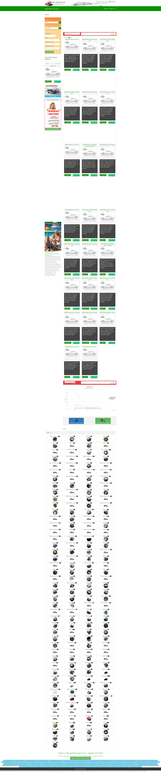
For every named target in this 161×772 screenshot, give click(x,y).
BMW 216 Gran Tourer (71, 463)
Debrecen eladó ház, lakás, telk (31, 760)
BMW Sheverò (88, 716)
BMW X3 (72, 722)
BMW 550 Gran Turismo (55, 562)
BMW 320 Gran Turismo (72, 489)
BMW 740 (105, 589)
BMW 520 (55, 542)
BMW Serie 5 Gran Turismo (106, 696)
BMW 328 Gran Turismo (105, 496)
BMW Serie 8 (106, 702)
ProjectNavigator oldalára (50, 275)
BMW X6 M (89, 729)
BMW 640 (105, 569)
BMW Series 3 (88, 709)
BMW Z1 (55, 736)
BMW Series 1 (54, 709)
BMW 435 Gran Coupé (88, 529)
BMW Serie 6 (54, 702)
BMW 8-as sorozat (105, 596)
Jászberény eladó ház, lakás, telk (22, 765)
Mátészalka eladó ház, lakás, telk (80, 762)
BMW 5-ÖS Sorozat (88, 536)
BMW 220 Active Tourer (88, 469)
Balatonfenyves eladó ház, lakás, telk (50, 766)
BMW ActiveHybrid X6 (72, 609)
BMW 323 (89, 489)
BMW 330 (55, 503)
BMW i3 (71, 629)
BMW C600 (89, 616)
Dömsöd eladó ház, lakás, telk (57, 765)
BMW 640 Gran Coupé (54, 576)
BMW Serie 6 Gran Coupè (72, 702)
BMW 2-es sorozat (106, 449)
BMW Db (105, 616)
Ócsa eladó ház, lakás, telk (141, 765)
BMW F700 (72, 622)
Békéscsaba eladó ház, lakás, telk (77, 766)
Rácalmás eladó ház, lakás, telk (101, 766)
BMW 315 (55, 483)
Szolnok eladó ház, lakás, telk (116, 762)
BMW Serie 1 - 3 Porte (88, 682)
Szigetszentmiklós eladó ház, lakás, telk (56, 760)
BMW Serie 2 (105, 689)
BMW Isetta (55, 636)
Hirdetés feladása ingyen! (102, 1)
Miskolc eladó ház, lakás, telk (43, 760)
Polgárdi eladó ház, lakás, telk (92, 762)
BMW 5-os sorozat (71, 536)
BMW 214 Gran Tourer (88, 456)
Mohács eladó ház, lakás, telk (89, 766)
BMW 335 (89, 503)
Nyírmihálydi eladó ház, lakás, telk (135, 766)
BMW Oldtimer (71, 662)
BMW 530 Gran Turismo (105, 549)
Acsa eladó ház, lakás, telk (130, 763)
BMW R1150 (55, 669)
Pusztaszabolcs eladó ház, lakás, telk (64, 766)
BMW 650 (89, 576)
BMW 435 (72, 529)
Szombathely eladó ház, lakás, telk (130, 760)
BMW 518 (105, 536)
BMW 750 (72, 596)
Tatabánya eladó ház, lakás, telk (151, 763)
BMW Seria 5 (106, 676)
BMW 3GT (72, 509)
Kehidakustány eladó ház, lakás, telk (70, 760)
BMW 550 (105, 556)
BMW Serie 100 (89, 689)
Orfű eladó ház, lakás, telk (31, 762)
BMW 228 (89, 476)
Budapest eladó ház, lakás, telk (9, 760)
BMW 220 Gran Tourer (105, 469)
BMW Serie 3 (54, 696)
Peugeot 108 (53, 66)
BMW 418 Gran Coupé (54, 516)
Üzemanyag (47, 33)
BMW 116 (89, 436)
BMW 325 (55, 496)
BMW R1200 (71, 669)
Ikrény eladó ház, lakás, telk (108, 763)
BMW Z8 (54, 742)
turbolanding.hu (144, 771)
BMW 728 (105, 582)
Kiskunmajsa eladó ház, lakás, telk (104, 765)
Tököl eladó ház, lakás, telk (123, 766)
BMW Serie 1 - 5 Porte (105, 682)
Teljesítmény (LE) (48, 42)
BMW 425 (105, 516)
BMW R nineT (88, 662)
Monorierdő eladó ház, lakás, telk (104, 762)
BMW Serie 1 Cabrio (55, 689)
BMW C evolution (55, 616)
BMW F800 (89, 622)
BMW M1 (88, 642)
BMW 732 (72, 589)
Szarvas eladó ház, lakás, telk (6, 762)
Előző (47, 63)
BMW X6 (72, 729)
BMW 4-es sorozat (88, 509)
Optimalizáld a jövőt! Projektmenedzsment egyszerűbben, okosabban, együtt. (52, 254)
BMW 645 (72, 576)
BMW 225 (55, 476)
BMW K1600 (55, 642)
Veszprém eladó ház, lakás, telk (42, 762)
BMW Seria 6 (54, 682)
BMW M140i (55, 649)
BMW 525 (54, 549)
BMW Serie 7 (88, 702)
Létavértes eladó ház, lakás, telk (83, 763)
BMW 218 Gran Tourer (54, 469)
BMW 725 (88, 582)
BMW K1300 (105, 636)
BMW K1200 (88, 636)
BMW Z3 (71, 736)
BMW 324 (105, 489)
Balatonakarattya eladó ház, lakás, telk (117, 765)
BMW (111, 8)
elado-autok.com (57, 2)
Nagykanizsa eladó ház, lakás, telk (129, 762)
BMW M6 (55, 662)
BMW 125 (89, 443)
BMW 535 (55, 556)
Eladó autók (106, 8)
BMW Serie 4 (71, 696)
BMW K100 (72, 636)
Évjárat (46, 37)
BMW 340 (55, 509)
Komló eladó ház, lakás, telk (142, 760)
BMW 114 (72, 436)
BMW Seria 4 (88, 676)
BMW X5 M (55, 729)
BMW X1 (105, 716)
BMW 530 (88, 549)
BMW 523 (89, 542)
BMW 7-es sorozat (71, 582)
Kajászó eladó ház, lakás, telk (91, 765)
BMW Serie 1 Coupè (72, 689)
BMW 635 (89, 569)
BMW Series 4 (105, 709)
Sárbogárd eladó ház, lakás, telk (37, 766)
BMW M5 (88, 656)
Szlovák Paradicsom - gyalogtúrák (103, 422)
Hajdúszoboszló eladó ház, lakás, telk (19, 762)
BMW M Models (72, 642)
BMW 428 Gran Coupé (88, 523)
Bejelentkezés (112, 1)
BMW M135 (106, 642)
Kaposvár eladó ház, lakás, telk (152, 765)
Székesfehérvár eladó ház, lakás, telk (142, 762)
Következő (57, 63)
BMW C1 (71, 616)
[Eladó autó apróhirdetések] (53, 89)
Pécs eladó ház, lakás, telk (20, 760)
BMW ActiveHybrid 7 (55, 609)
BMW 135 (55, 449)
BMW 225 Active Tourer (71, 476)
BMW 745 (55, 596)
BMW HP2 (55, 629)
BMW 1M (88, 449)
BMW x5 (105, 722)
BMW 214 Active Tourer (71, 456)
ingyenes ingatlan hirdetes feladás (80, 758)
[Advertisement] (53, 174)
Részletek (58, 81)
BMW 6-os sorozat (88, 562)
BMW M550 (106, 656)
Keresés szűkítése (49, 52)
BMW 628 (105, 562)
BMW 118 (105, 436)
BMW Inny (105, 629)
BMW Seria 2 (54, 676)
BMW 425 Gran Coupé (55, 523)
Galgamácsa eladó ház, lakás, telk (70, 765)
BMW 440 (105, 529)
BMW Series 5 (54, 716)
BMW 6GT (55, 582)
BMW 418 (105, 509)
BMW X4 (89, 722)
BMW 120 (55, 443)
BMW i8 (88, 629)
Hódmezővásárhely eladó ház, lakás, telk (22, 763)
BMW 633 (72, 569)
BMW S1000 (88, 669)
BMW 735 (89, 589)
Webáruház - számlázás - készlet (76, 422)
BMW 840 (55, 602)
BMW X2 (54, 722)
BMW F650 (55, 622)
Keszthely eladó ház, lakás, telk (35, 763)
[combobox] (52, 22)
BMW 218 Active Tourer (105, 463)
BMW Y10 (105, 729)
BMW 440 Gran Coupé (54, 536)
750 (115, 8)
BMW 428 (72, 523)
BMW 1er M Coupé (71, 449)
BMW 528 (71, 549)
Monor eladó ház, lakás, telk (155, 762)
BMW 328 (89, 496)
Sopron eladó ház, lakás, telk (68, 762)
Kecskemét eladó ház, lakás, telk (83, 760)
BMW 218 (89, 463)
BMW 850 (72, 602)
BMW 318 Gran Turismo (105, 483)
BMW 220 (72, 469)
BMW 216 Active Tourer (55, 463)
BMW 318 (89, 483)
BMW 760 (89, 596)
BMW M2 (72, 649)
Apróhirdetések (53, 96)
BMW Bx (88, 609)
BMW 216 (105, 456)
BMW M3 (55, 656)
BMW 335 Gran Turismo (105, 503)
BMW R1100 (105, 662)
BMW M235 (89, 649)
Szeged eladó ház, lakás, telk (118, 760)
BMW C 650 (106, 609)
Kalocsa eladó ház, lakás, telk (71, 763)
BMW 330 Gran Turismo (72, 503)
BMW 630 (55, 569)
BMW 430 (105, 523)
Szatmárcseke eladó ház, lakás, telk (48, 763)
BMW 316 (72, 483)
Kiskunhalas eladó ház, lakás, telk (35, 765)
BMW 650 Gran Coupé (105, 576)
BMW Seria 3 (72, 676)
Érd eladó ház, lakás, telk (81, 765)
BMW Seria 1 (105, 669)
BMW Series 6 (71, 716)
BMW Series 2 (71, 709)
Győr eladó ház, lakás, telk (94, 760)
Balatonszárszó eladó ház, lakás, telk (9, 765)
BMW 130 (105, 443)
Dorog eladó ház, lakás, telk (9, 763)
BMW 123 (72, 443)
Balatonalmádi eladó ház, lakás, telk (55, 762)
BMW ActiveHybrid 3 (88, 602)
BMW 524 (105, 542)
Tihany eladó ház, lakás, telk (60, 763)
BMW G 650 (105, 622)
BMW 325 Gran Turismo (72, 496)
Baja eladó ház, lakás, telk (140, 763)
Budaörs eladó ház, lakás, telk (130, 765)
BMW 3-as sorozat (105, 476)
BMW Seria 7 (71, 682)
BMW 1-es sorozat (54, 436)
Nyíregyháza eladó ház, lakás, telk (106, 760)
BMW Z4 (88, 736)
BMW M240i (105, 649)
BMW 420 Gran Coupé (88, 516)
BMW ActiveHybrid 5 (106, 602)
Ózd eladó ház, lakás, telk (46, 765)
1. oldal (112, 33)
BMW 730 (55, 589)
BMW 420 (72, 516)
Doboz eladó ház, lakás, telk (119, 763)
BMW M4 (72, 656)
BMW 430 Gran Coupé (54, 529)
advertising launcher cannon (134, 771)
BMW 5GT (71, 562)
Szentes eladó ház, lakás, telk (113, 766)
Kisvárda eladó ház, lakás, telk (24, 766)
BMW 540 (89, 556)
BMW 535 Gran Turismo (72, 556)
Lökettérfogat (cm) (49, 46)
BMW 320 (55, 489)
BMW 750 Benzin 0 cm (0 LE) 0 (71, 39)
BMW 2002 (55, 456)
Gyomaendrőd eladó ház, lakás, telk (96, 763)
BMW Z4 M (106, 736)
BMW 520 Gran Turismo (72, 542)
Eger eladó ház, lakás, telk (152, 760)
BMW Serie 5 (88, 696)
